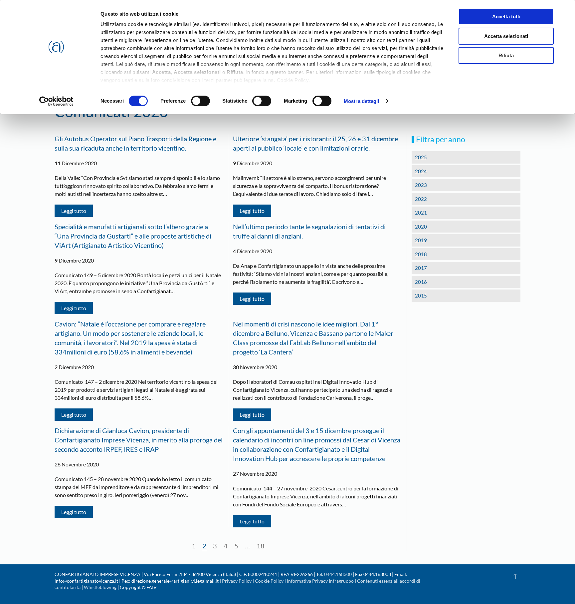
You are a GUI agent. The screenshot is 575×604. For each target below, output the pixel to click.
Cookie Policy (269, 581)
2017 (421, 268)
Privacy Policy (237, 581)
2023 (421, 185)
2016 (421, 282)
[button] (515, 576)
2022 (421, 199)
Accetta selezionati (506, 36)
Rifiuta (506, 55)
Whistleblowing (100, 587)
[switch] (200, 101)
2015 (421, 296)
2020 (421, 227)
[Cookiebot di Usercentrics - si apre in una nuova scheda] (56, 101)
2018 (421, 254)
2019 (421, 240)
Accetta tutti (506, 16)
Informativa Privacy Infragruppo (320, 581)
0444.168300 (338, 574)
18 (261, 546)
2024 (421, 171)
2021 (421, 213)
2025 (421, 157)
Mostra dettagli (361, 101)
